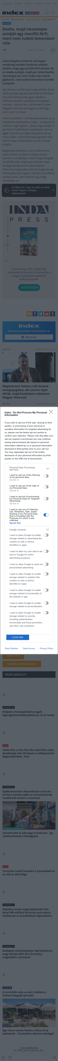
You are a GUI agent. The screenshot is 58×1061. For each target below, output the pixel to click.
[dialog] (29, 530)
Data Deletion (11, 648)
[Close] (52, 413)
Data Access (29, 648)
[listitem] (29, 468)
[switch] (46, 476)
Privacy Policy (46, 648)
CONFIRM (17, 637)
